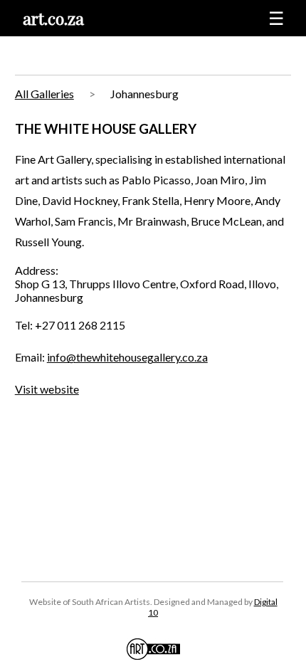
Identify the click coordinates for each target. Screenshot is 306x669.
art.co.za (53, 18)
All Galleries (44, 93)
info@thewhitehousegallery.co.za (127, 357)
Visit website (47, 389)
